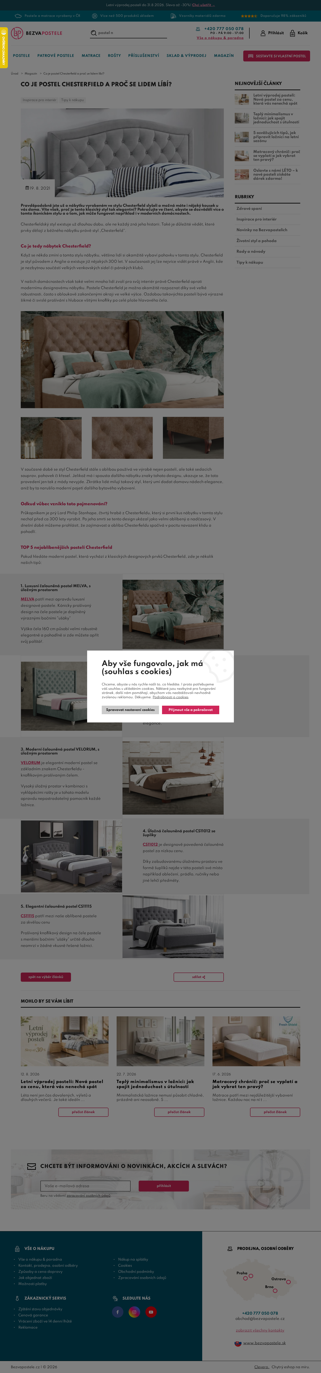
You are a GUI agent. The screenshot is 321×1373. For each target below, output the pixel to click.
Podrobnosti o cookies (170, 697)
